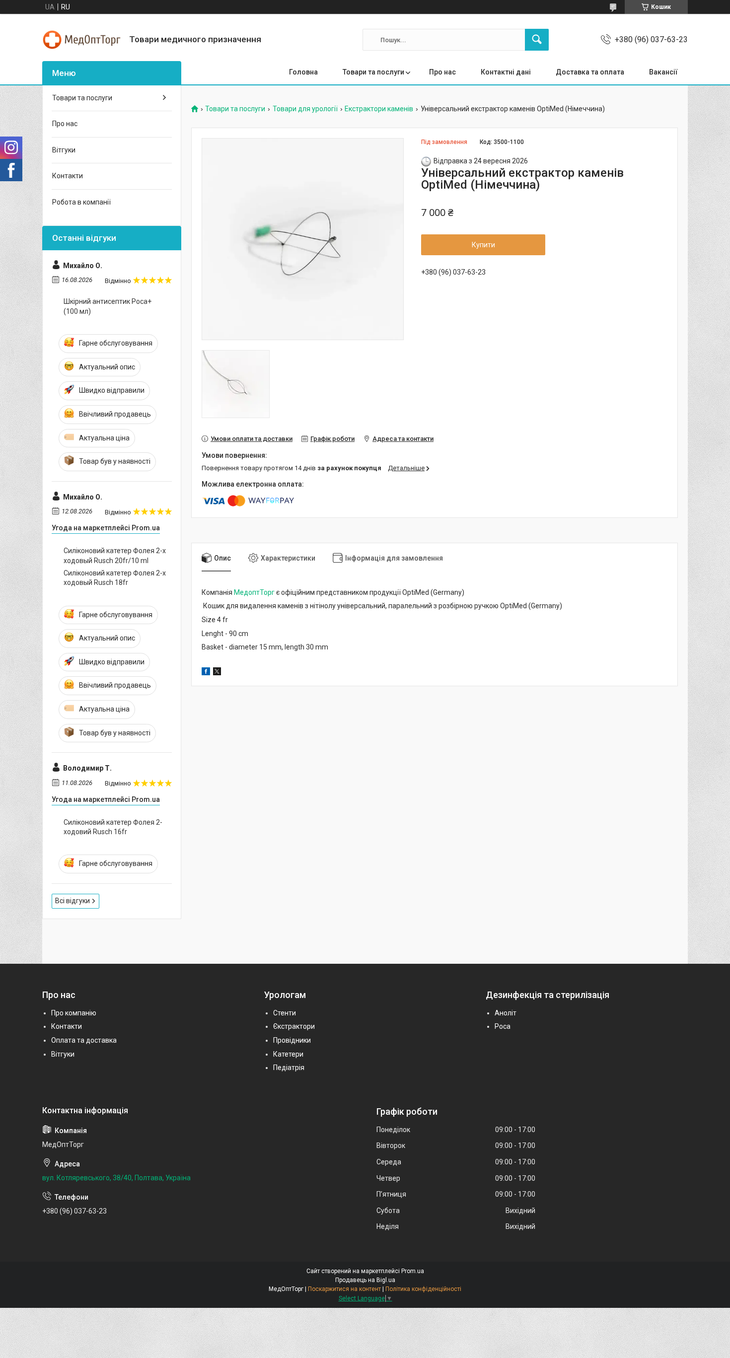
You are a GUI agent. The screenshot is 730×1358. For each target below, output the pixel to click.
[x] (217, 673)
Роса (503, 1026)
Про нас (442, 72)
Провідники (292, 1040)
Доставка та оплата (590, 72)
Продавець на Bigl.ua (365, 1280)
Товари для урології (305, 109)
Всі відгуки (72, 901)
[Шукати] (537, 40)
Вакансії (663, 72)
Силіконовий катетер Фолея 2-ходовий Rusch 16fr (113, 827)
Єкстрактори (294, 1026)
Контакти (67, 176)
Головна (303, 72)
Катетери (288, 1054)
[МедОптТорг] (82, 40)
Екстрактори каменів (379, 109)
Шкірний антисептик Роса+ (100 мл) (107, 306)
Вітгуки (63, 150)
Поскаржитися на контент (344, 1289)
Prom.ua (412, 1271)
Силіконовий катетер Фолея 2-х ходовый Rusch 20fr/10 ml (115, 556)
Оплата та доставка (84, 1040)
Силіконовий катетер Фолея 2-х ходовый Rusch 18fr (115, 578)
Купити (483, 245)
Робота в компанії (81, 202)
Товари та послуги (373, 72)
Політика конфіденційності (423, 1289)
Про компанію (73, 1013)
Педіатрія (288, 1068)
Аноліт (505, 1013)
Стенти (284, 1013)
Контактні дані (506, 72)
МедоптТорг (254, 592)
